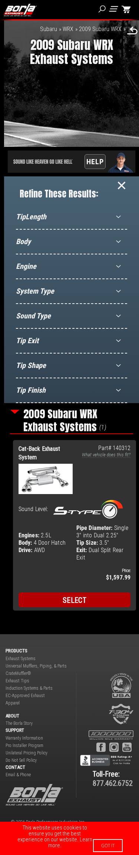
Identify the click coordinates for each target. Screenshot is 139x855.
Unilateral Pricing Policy (26, 753)
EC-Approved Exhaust (25, 695)
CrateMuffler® (18, 673)
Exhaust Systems (21, 658)
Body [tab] (23, 241)
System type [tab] (35, 291)
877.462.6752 (113, 783)
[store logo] (20, 10)
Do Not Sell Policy (21, 760)
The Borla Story (19, 723)
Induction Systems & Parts (29, 688)
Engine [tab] (26, 266)
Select (74, 600)
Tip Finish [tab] (31, 390)
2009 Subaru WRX (100, 29)
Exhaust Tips (17, 680)
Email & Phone (18, 774)
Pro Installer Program (24, 745)
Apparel (13, 703)
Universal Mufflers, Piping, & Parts (36, 666)
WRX (68, 29)
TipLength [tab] (31, 216)
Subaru (48, 29)
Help (95, 161)
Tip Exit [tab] (27, 340)
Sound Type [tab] (33, 315)
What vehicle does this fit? (106, 454)
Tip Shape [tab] (31, 365)
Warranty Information (24, 738)
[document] (69, 838)
